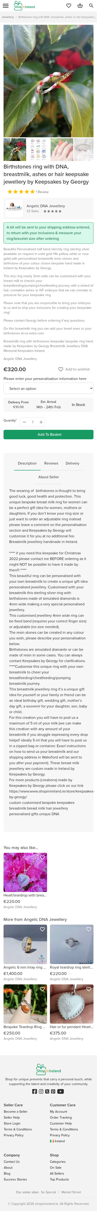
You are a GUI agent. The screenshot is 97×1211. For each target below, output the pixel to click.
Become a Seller (16, 1111)
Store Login (12, 1123)
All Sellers (57, 1173)
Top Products (59, 1179)
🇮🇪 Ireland (57, 1141)
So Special (48, 1192)
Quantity (10, 420)
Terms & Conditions (18, 1129)
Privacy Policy (14, 1135)
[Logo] (24, 5)
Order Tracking (61, 1117)
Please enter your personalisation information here (45, 378)
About (8, 1167)
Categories (58, 1161)
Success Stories (15, 1179)
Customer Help (61, 1123)
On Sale (55, 1167)
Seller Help (12, 1117)
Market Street (71, 1192)
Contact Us (12, 1161)
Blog (7, 1173)
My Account (58, 1111)
